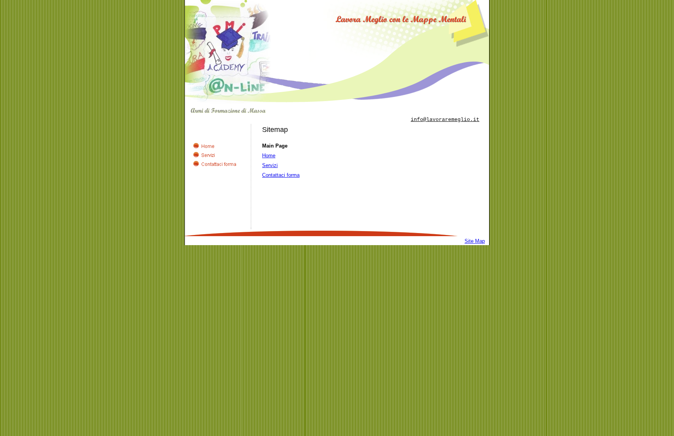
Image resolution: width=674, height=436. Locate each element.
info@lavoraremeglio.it (445, 120)
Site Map (475, 241)
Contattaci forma (281, 175)
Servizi (270, 165)
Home (268, 155)
